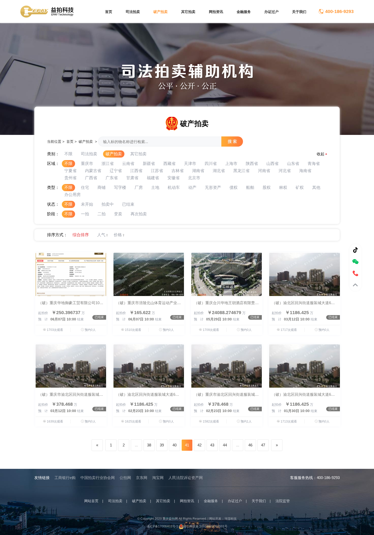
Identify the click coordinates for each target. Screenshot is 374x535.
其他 (316, 187)
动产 (192, 187)
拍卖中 (108, 204)
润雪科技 (230, 518)
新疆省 (149, 163)
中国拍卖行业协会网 (97, 477)
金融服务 (244, 12)
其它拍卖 (188, 12)
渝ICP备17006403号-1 (162, 526)
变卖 (118, 214)
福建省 (153, 178)
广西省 (91, 178)
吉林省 (177, 170)
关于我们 (299, 12)
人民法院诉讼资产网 (185, 477)
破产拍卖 (160, 12)
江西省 (136, 170)
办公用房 (72, 194)
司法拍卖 (133, 12)
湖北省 (219, 170)
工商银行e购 (65, 477)
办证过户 (271, 12)
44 (225, 445)
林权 (283, 187)
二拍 (101, 214)
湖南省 (198, 170)
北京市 (194, 178)
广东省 (112, 178)
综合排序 (81, 235)
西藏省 (169, 163)
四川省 (211, 163)
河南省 (264, 170)
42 (199, 445)
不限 (68, 154)
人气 (101, 235)
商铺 (101, 187)
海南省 (305, 170)
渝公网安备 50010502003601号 (205, 526)
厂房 (139, 187)
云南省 (128, 163)
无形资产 (213, 187)
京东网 (141, 477)
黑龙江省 (241, 170)
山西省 (272, 163)
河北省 (285, 170)
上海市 (231, 163)
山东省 (293, 163)
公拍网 (125, 477)
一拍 (85, 214)
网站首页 (91, 501)
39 (162, 445)
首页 (108, 12)
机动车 (174, 187)
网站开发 (215, 518)
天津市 (190, 163)
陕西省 (252, 163)
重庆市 (87, 163)
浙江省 (108, 163)
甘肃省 (132, 178)
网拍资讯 (216, 12)
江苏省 (157, 170)
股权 (267, 187)
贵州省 (70, 178)
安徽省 (173, 178)
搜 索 (232, 141)
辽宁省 (116, 170)
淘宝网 (158, 477)
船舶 (250, 187)
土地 (155, 187)
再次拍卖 (139, 214)
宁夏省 (70, 170)
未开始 (87, 204)
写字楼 (120, 187)
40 (174, 445)
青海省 (314, 163)
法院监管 (283, 501)
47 (263, 445)
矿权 (300, 187)
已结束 (128, 204)
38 (149, 445)
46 (250, 445)
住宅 (85, 187)
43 (212, 445)
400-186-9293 (339, 11)
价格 (118, 235)
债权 (233, 187)
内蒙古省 (93, 170)
